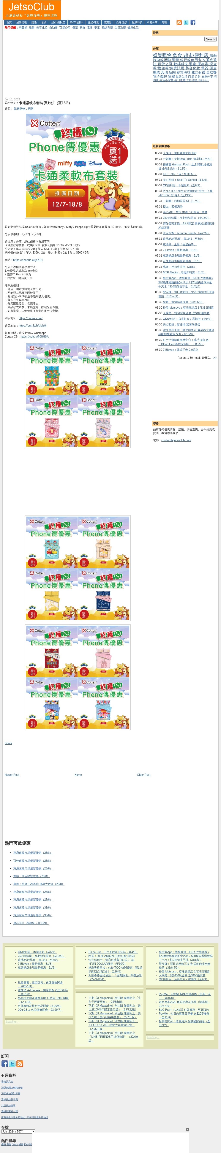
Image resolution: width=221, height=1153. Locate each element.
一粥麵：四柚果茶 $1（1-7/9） (182, 201)
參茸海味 (184, 72)
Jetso (15, 1144)
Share (8, 743)
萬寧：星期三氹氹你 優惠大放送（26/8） (39, 884)
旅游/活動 (93, 22)
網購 (176, 60)
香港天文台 (7, 1081)
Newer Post (12, 774)
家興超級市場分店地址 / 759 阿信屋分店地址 (24, 1117)
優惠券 (108, 22)
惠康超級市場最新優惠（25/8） (32, 891)
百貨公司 (65, 27)
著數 (9, 1144)
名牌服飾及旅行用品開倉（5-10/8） (40, 1005)
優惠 (4, 1144)
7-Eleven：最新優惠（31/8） (181, 250)
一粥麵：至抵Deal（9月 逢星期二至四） (188, 158)
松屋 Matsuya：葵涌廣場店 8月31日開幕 (188, 307)
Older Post (143, 774)
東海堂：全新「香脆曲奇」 (180, 244)
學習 (195, 80)
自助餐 (53, 27)
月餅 (198, 76)
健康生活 (133, 27)
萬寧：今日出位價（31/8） (179, 266)
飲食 (44, 22)
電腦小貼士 (203, 80)
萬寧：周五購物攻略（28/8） (31, 876)
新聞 (173, 72)
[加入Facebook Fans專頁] (193, 24)
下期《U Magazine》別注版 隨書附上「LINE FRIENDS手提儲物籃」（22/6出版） (113, 1036)
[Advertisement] (139, 10)
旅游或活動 (162, 60)
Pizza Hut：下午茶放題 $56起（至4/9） (113, 952)
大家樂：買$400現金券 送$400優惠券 (186, 313)
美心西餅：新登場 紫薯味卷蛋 (181, 324)
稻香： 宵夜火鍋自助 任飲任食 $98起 (111, 956)
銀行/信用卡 (76, 22)
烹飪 (189, 80)
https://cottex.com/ (31, 318)
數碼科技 (137, 22)
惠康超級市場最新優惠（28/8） (32, 852)
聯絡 (164, 22)
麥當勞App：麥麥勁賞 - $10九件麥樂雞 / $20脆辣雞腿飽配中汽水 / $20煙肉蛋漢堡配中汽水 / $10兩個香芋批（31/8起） (185, 282)
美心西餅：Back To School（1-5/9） (186, 179)
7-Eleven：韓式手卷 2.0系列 (180, 349)
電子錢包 (160, 76)
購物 (34, 22)
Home (78, 774)
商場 (191, 76)
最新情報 (21, 22)
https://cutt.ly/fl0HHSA (35, 336)
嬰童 (97, 27)
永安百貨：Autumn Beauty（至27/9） (186, 233)
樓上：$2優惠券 (173, 206)
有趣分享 (152, 22)
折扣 (26, 1144)
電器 (90, 27)
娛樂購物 (163, 55)
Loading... (12, 1021)
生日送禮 (120, 27)
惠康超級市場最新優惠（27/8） (32, 899)
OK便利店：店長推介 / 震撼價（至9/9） (188, 318)
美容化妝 (41, 27)
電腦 (172, 76)
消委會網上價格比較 (12, 1087)
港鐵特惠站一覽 (9, 1111)
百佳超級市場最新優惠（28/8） (32, 860)
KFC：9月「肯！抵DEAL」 (180, 174)
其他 (165, 72)
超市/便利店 (58, 22)
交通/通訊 (121, 22)
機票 (75, 27)
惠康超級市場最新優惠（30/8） (32, 915)
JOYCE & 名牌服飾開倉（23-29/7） (40, 1009)
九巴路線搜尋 (8, 1105)
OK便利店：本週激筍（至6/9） (182, 185)
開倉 (82, 27)
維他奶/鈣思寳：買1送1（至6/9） (183, 238)
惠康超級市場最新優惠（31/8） (182, 255)
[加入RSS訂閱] (179, 24)
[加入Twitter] (186, 24)
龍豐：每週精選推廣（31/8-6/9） (183, 302)
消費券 (23, 27)
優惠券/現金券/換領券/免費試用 (185, 66)
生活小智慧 (166, 80)
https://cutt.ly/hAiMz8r (33, 325)
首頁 (9, 22)
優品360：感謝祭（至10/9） (31, 923)
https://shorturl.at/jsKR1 (28, 260)
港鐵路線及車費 (9, 1099)
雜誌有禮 (107, 27)
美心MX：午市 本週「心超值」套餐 (185, 212)
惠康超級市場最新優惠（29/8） (32, 868)
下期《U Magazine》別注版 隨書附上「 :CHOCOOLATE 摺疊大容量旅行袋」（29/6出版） (113, 1025)
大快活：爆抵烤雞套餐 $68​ (179, 153)
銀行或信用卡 (191, 60)
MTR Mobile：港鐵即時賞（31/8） (184, 272)
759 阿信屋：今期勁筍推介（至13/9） (186, 217)
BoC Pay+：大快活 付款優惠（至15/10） (184, 1009)
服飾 (32, 27)
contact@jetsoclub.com (176, 440)
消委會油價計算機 (10, 1093)
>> (215, 357)
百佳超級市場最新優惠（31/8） (182, 261)
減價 (21, 1144)
